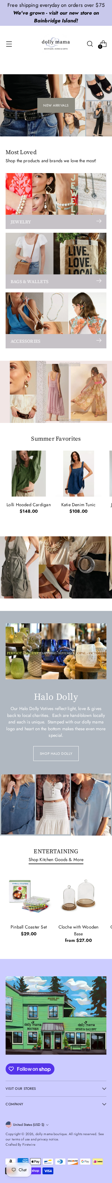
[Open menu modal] (8, 43)
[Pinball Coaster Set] (29, 896)
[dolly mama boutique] (56, 43)
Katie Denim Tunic (78, 505)
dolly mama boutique (51, 1133)
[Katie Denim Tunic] (78, 474)
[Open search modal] (89, 43)
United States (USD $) (28, 1124)
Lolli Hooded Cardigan (29, 505)
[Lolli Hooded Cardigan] (29, 474)
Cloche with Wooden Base (78, 930)
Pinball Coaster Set (29, 927)
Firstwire (28, 1144)
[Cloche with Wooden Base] (78, 896)
